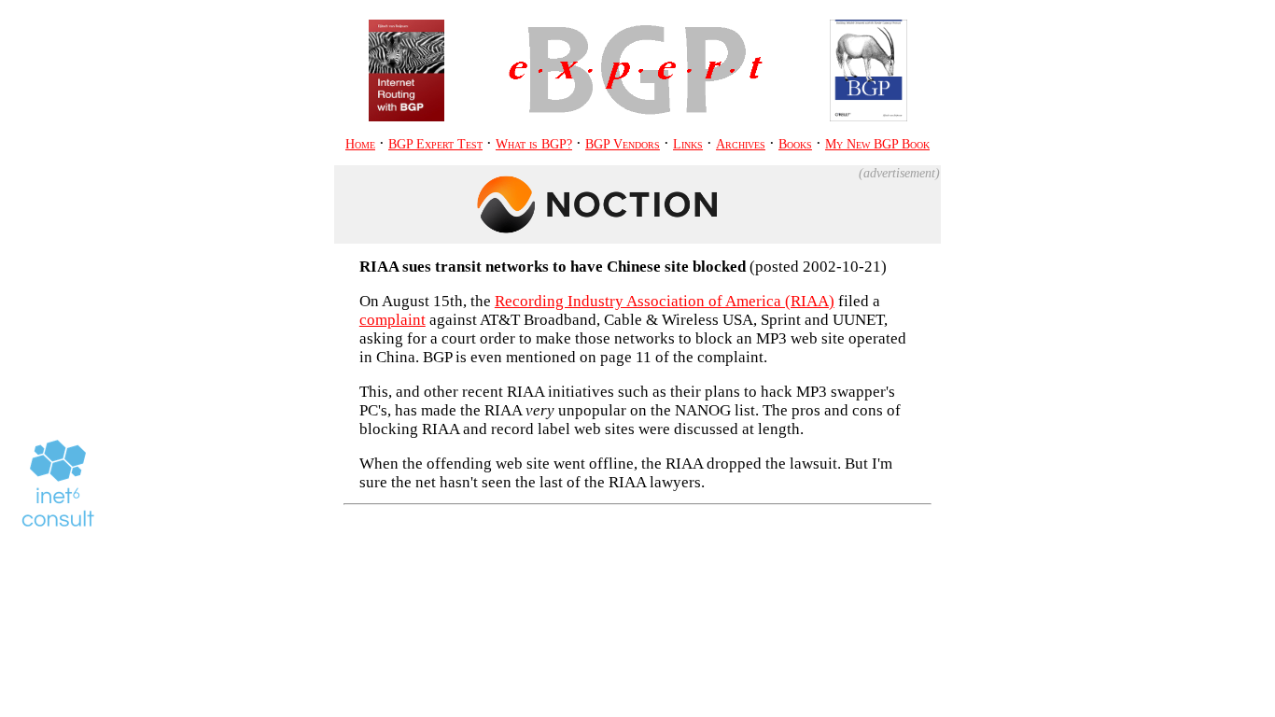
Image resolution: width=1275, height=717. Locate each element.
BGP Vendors (622, 143)
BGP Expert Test (435, 143)
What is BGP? (534, 143)
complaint (392, 320)
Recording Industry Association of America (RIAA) (664, 301)
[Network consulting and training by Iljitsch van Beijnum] (58, 484)
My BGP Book (877, 143)
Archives (740, 143)
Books (795, 143)
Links (688, 143)
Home (360, 143)
